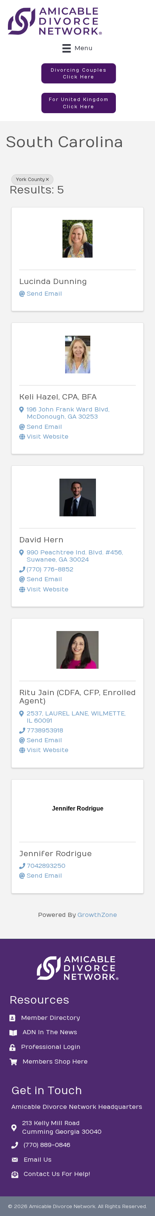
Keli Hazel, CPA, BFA (58, 397)
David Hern (41, 540)
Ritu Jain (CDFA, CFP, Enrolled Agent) (77, 696)
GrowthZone (97, 915)
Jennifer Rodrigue (55, 853)
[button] (78, 73)
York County (30, 179)
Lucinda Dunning (53, 281)
